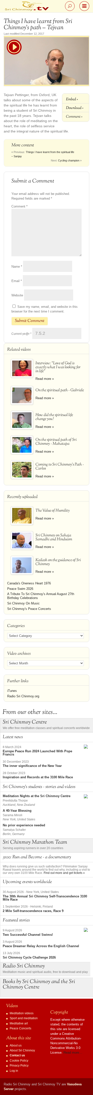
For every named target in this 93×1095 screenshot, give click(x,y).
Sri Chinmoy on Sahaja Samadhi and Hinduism (53, 537)
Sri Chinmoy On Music (23, 603)
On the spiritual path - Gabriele (59, 390)
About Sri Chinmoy (22, 1050)
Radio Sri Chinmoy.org (23, 696)
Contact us (17, 1055)
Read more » (44, 379)
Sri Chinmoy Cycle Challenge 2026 (29, 957)
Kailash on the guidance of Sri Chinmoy (58, 562)
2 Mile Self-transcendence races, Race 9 (33, 911)
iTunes (12, 691)
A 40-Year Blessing (17, 810)
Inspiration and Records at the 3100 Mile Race (38, 777)
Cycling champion (68, 160)
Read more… (72, 1052)
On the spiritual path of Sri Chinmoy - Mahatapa (56, 442)
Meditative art (19, 1023)
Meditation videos (21, 1013)
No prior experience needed (24, 825)
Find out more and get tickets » (64, 873)
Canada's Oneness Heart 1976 (29, 583)
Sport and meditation (24, 1018)
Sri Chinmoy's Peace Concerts (29, 609)
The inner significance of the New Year (32, 766)
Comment (19, 206)
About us (16, 1045)
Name (16, 266)
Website (17, 295)
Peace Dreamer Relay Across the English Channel (41, 946)
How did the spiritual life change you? (54, 417)
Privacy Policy (19, 1065)
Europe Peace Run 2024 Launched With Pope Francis (37, 752)
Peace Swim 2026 (20, 589)
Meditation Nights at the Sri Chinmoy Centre (36, 796)
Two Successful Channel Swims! (28, 935)
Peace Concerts (20, 1028)
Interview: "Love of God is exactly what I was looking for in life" (58, 367)
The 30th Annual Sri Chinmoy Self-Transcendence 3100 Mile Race (45, 897)
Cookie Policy (19, 1060)
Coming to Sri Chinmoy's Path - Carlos (59, 466)
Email (16, 281)
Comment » (74, 116)
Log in (14, 1070)
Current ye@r (21, 334)
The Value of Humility (52, 511)
